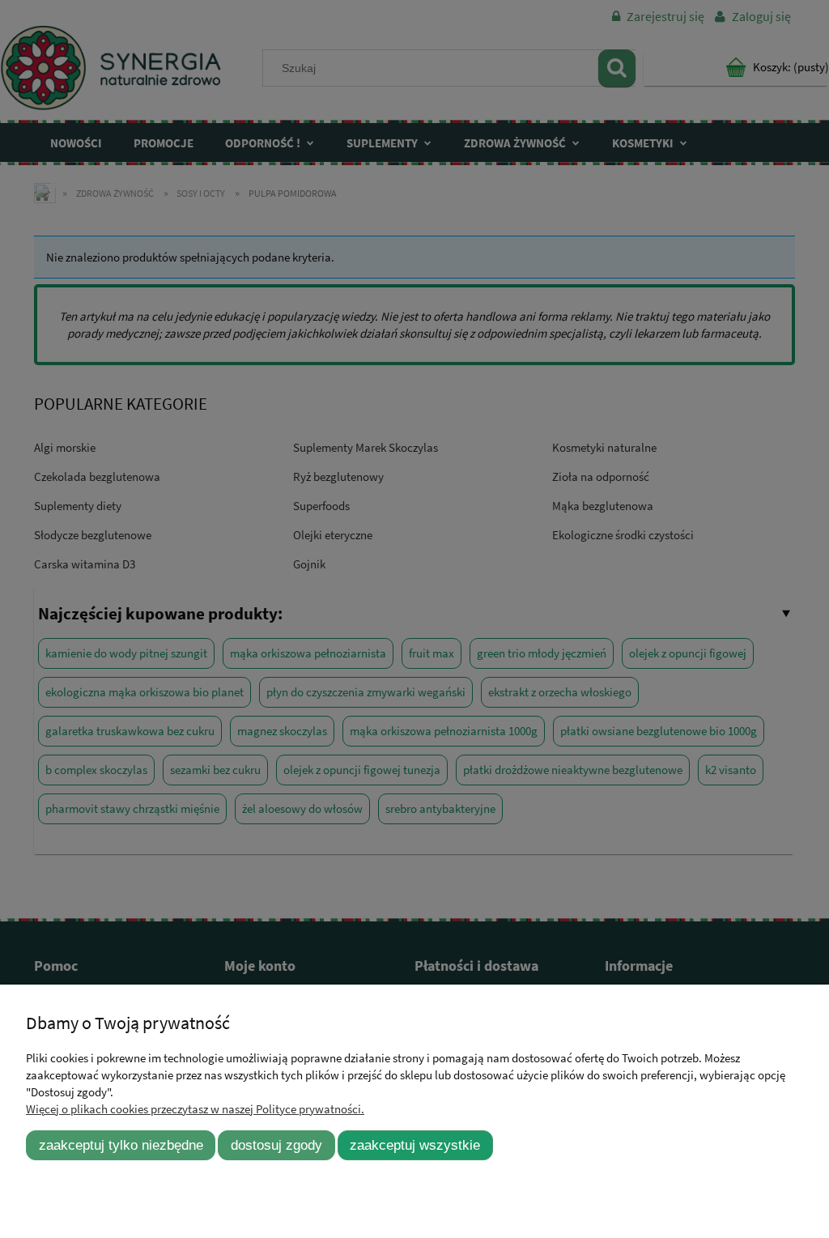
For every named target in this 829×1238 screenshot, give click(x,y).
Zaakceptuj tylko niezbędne (121, 1145)
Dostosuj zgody (276, 1145)
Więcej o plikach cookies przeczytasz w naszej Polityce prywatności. (195, 1109)
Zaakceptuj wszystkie (415, 1145)
